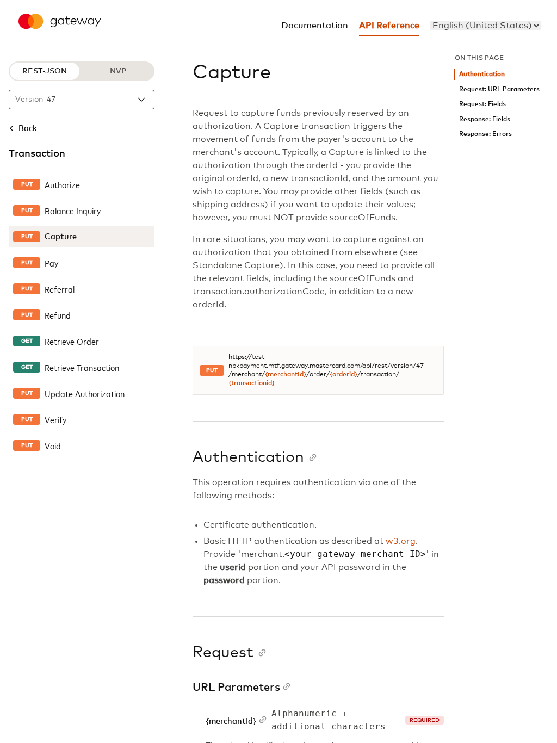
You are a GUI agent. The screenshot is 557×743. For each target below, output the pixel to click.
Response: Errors (485, 134)
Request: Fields (482, 104)
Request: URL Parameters (499, 89)
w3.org (401, 541)
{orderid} (343, 374)
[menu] (485, 25)
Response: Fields (484, 119)
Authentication (482, 74)
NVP (118, 71)
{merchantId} (285, 374)
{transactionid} (251, 383)
